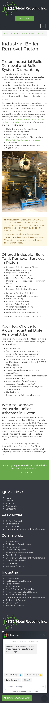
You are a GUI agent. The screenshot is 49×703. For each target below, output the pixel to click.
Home (8, 498)
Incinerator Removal (15, 566)
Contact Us (24, 472)
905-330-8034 (25, 18)
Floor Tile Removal (14, 555)
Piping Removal (13, 547)
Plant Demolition (13, 586)
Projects (9, 501)
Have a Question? (18, 698)
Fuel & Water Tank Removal (18, 544)
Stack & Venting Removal (17, 550)
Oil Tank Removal (14, 521)
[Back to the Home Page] (24, 8)
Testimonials (11, 506)
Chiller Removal (13, 563)
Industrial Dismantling (16, 595)
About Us (10, 503)
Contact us (9, 237)
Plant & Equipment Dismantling (20, 589)
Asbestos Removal (14, 526)
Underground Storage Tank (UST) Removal (25, 529)
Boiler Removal (12, 524)
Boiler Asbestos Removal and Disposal (23, 140)
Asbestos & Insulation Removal (19, 552)
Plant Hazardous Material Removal (21, 592)
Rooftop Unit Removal (16, 561)
